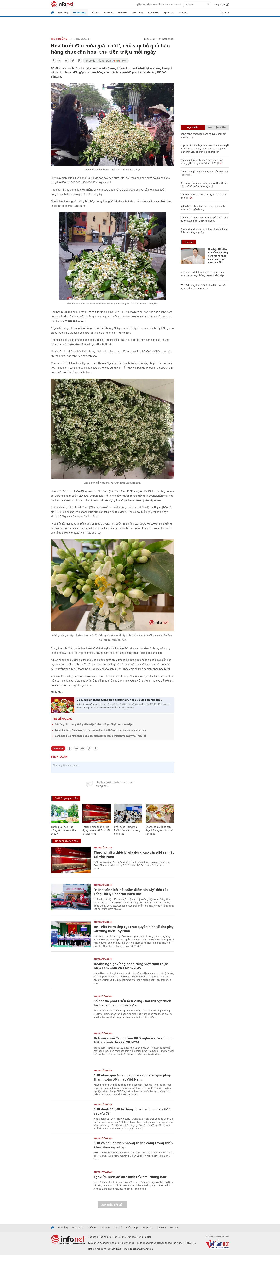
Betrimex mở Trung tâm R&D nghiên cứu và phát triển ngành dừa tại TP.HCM (133, 1040)
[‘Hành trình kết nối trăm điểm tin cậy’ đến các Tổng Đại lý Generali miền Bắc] (71, 897)
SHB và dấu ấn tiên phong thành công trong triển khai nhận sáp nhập (133, 1145)
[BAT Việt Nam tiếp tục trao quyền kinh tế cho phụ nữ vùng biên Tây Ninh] (71, 934)
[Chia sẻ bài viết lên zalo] (59, 60)
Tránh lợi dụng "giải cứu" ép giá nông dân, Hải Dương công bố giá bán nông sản (100, 730)
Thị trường (79, 12)
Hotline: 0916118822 (171, 4)
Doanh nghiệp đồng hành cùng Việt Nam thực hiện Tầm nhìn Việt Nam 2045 (131, 966)
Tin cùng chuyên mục (66, 840)
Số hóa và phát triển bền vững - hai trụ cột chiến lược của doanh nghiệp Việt (132, 1003)
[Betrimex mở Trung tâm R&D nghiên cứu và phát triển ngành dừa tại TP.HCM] (71, 1045)
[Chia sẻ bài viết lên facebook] (53, 60)
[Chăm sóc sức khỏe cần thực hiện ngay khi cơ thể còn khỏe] (160, 813)
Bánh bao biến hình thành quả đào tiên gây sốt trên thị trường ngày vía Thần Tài (100, 735)
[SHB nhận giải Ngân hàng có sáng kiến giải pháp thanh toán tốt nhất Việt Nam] (71, 1082)
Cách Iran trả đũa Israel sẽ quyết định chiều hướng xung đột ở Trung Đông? (205, 219)
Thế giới (94, 12)
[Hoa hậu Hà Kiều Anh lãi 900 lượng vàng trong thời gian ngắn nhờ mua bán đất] (193, 256)
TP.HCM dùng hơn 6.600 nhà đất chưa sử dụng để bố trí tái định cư (203, 287)
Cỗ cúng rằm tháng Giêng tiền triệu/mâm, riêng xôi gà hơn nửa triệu (119, 699)
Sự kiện (183, 12)
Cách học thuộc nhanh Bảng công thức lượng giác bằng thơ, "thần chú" (202, 161)
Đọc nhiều (192, 127)
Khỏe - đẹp (137, 12)
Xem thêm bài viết (112, 1204)
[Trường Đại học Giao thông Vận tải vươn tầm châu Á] (65, 813)
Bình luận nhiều (217, 127)
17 (220, 163)
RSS (227, 12)
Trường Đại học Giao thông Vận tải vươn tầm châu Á (63, 830)
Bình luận (58, 748)
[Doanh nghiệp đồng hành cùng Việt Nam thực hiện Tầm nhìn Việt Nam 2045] (71, 971)
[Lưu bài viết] (79, 60)
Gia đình (108, 12)
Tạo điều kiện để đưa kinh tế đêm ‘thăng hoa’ (130, 1177)
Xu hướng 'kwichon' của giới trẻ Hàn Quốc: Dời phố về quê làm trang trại (204, 184)
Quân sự (169, 12)
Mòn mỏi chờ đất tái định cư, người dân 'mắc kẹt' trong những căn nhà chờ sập (202, 274)
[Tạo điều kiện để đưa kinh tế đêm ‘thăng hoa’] (71, 1184)
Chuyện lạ (153, 12)
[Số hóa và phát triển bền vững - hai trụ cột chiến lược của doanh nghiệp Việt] (71, 1008)
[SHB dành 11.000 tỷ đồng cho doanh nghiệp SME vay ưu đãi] (71, 1116)
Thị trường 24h (81, 38)
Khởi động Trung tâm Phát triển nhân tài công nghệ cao (127, 830)
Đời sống (63, 12)
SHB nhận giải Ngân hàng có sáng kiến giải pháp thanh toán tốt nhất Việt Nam (132, 1077)
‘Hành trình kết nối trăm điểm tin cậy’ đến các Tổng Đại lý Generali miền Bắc (131, 891)
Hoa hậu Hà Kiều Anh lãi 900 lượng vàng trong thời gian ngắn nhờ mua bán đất (218, 256)
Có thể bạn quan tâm (66, 798)
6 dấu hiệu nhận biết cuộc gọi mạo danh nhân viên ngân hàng (203, 207)
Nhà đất (189, 241)
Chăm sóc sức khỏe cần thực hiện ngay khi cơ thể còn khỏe (159, 830)
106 (190, 197)
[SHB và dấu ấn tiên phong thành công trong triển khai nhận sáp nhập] (71, 1150)
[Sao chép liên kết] (72, 60)
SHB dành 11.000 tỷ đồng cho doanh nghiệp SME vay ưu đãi (132, 1111)
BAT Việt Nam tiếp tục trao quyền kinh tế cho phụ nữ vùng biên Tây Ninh (133, 929)
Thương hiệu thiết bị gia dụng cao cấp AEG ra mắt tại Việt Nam (96, 830)
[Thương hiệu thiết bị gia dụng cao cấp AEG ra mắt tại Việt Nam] (96, 813)
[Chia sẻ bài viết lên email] (66, 60)
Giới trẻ (122, 12)
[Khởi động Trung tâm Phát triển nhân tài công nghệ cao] (128, 813)
